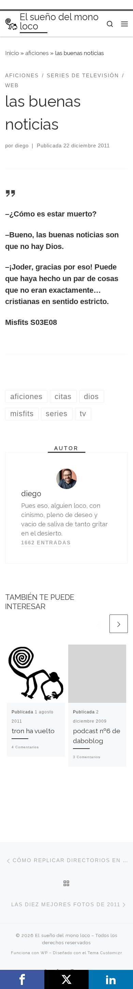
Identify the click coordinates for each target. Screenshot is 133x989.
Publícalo (66, 979)
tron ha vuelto (33, 731)
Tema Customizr (105, 952)
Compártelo (22, 979)
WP (44, 952)
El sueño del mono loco (62, 935)
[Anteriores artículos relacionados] (98, 624)
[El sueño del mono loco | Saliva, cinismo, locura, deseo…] (11, 23)
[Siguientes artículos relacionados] (118, 624)
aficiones (37, 53)
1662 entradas (46, 542)
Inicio (12, 53)
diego (22, 145)
